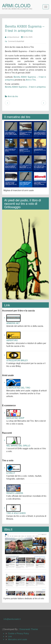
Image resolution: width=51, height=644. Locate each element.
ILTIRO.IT (10, 473)
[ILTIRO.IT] (13, 467)
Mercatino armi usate (17, 639)
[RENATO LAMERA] (13, 487)
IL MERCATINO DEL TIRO (18, 387)
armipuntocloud (12, 37)
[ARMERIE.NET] (13, 317)
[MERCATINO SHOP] (13, 412)
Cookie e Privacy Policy (18, 633)
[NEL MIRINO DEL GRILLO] (13, 440)
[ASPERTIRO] (13, 334)
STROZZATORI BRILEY (17, 360)
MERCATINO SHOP (15, 417)
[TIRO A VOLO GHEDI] (13, 507)
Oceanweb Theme (28, 629)
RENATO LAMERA (14, 493)
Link (10, 636)
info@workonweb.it (12, 619)
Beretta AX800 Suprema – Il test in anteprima (25, 86)
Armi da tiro (13, 96)
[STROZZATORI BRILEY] (13, 354)
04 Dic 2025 (27, 37)
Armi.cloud (16, 5)
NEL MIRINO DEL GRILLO (18, 445)
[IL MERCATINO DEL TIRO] (13, 382)
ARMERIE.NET (13, 323)
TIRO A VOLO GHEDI (16, 513)
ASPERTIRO (12, 340)
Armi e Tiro (31, 79)
